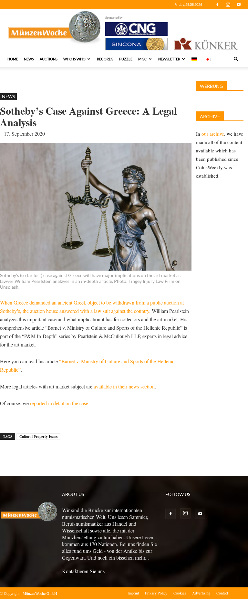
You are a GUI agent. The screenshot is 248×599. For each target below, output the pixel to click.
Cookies (179, 592)
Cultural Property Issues (38, 436)
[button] (235, 59)
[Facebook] (217, 4)
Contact (222, 592)
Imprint (133, 592)
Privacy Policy (156, 592)
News (29, 59)
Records (105, 59)
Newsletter (169, 59)
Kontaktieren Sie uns (83, 571)
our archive (213, 133)
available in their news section (124, 386)
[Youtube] (238, 4)
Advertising (201, 592)
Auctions (48, 59)
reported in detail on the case (59, 403)
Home (12, 59)
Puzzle (125, 59)
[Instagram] (228, 4)
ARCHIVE (210, 116)
